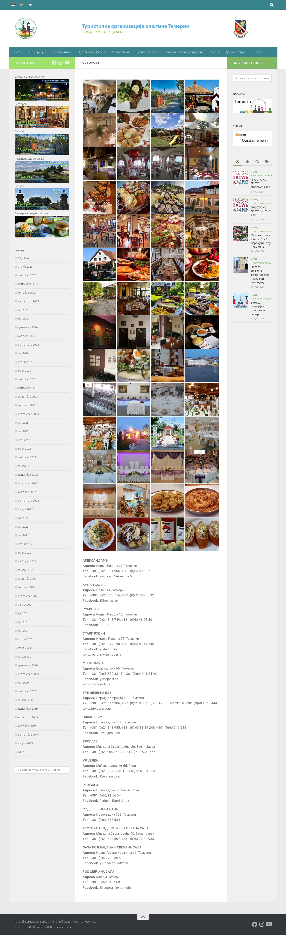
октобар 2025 (27, 292)
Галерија (214, 52)
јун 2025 (23, 310)
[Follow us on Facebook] (54, 62)
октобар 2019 (27, 726)
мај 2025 (23, 318)
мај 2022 (23, 535)
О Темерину (35, 52)
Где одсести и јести (90, 52)
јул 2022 (23, 518)
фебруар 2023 (27, 457)
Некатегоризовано (262, 175)
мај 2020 (23, 682)
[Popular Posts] (247, 162)
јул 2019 (23, 752)
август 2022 (25, 509)
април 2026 (25, 266)
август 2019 (25, 743)
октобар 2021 (27, 587)
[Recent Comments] (257, 162)
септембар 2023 (28, 414)
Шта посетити (61, 52)
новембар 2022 (28, 483)
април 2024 (25, 361)
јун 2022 (23, 526)
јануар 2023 (25, 466)
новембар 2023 (28, 396)
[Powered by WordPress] (30, 927)
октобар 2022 (27, 492)
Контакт (256, 52)
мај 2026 (23, 258)
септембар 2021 (28, 596)
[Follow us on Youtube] (66, 62)
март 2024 (24, 370)
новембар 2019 (28, 717)
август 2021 (25, 604)
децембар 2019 (28, 708)
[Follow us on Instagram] (60, 62)
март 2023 (24, 448)
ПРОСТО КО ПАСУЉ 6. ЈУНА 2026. (260, 211)
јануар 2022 (25, 570)
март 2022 (24, 552)
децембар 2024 (28, 327)
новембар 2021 (28, 578)
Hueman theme (63, 927)
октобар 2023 (27, 405)
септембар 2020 (28, 674)
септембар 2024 (28, 344)
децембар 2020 (28, 665)
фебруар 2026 (27, 275)
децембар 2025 (28, 283)
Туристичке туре (147, 52)
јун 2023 (23, 422)
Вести (18, 52)
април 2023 (25, 440)
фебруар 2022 (27, 561)
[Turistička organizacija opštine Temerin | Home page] (132, 28)
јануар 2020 (25, 699)
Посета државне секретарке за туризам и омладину (260, 274)
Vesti (254, 171)
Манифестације (121, 52)
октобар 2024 (27, 336)
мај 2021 (23, 630)
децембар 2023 (28, 388)
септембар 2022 (28, 500)
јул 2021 (23, 613)
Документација (236, 52)
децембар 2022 (28, 474)
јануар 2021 (25, 656)
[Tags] (267, 162)
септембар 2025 (28, 301)
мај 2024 (23, 353)
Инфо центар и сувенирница (184, 52)
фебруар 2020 (27, 691)
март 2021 (24, 648)
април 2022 (25, 543)
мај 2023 (23, 431)
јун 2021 (23, 621)
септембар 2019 (28, 734)
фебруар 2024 (27, 379)
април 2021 (25, 639)
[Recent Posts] (237, 162)
